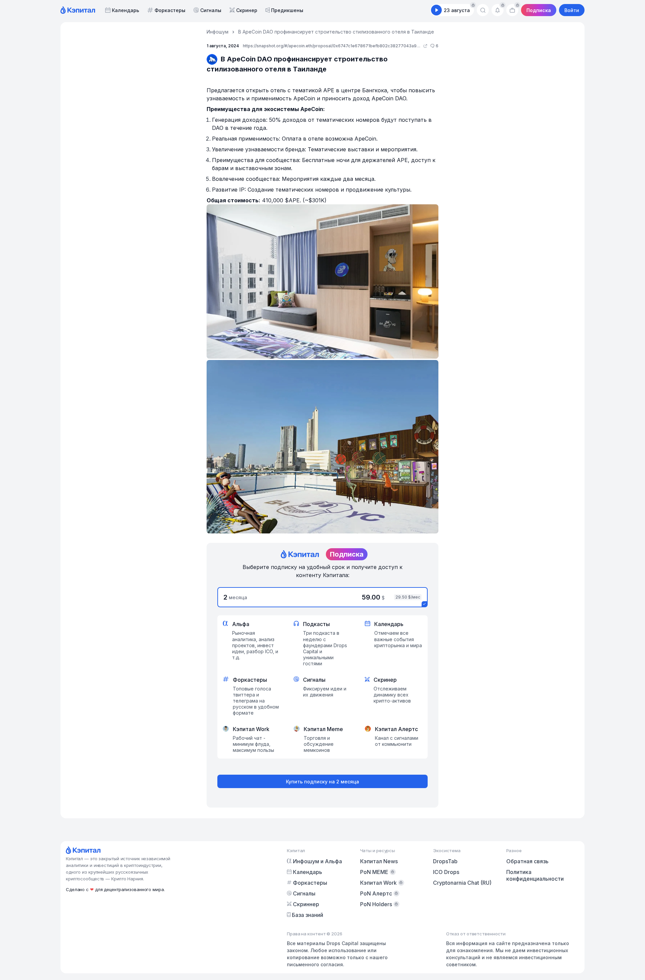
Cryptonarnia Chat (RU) (462, 882)
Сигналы (210, 10)
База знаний (307, 915)
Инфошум (217, 32)
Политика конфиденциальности (535, 875)
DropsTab (445, 861)
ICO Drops (446, 872)
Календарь (125, 10)
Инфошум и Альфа (317, 861)
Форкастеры (170, 10)
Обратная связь (527, 861)
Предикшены (287, 10)
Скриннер (306, 904)
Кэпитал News (379, 861)
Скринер (246, 10)
